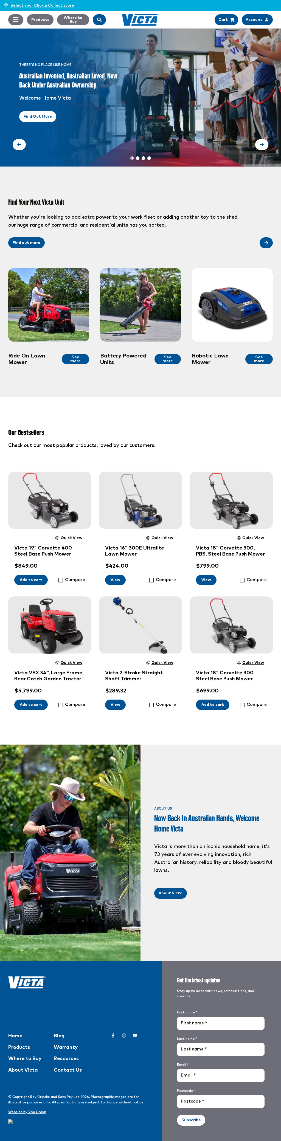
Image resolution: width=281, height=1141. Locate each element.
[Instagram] (124, 1035)
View (115, 580)
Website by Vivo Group (27, 1112)
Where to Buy (73, 20)
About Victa (170, 893)
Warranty (66, 1047)
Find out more (26, 243)
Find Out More (38, 117)
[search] (99, 19)
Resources (66, 1058)
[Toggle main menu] (15, 19)
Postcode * (186, 1091)
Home (15, 1035)
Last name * (187, 1039)
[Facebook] (113, 1035)
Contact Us (68, 1070)
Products (40, 20)
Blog (59, 1035)
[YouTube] (135, 1035)
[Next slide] (261, 144)
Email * (183, 1065)
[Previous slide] (19, 144)
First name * (187, 1012)
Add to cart (31, 580)
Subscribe (191, 1120)
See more (75, 359)
